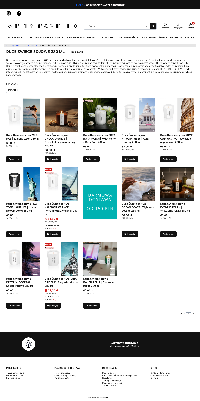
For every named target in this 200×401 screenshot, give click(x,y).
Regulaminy (107, 378)
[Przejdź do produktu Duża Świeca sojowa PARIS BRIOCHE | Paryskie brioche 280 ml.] (61, 259)
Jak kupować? (109, 385)
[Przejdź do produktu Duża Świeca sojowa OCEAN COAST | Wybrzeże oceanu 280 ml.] (138, 184)
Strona (182, 314)
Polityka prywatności (112, 383)
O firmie (154, 378)
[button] (153, 26)
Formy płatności (62, 373)
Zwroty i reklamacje (111, 380)
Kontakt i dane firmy (160, 373)
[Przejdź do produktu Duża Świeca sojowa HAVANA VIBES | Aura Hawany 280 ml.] (138, 115)
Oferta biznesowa (159, 375)
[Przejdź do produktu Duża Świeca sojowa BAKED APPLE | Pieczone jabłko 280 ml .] (100, 259)
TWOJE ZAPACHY (31, 45)
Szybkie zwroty (61, 378)
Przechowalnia (13, 378)
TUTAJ (80, 5)
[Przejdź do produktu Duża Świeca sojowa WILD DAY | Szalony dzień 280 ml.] (23, 115)
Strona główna (12, 45)
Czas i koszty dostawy (65, 375)
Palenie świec (109, 373)
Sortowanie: (12, 84)
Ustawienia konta (14, 375)
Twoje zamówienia (15, 373)
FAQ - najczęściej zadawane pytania (119, 375)
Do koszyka (14, 159)
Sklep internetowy (98, 397)
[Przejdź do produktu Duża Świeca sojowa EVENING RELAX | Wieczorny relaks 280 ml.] (177, 184)
